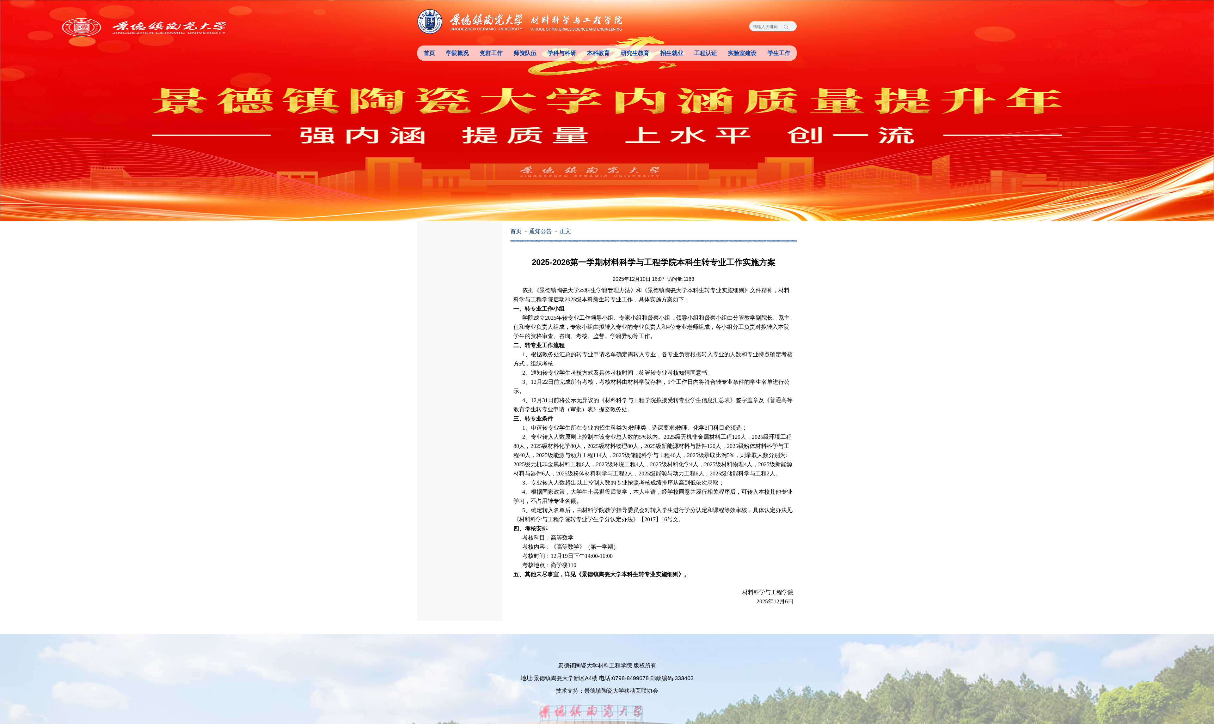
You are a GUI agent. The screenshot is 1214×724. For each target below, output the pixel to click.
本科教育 (598, 53)
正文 (565, 231)
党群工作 (491, 53)
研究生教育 (635, 53)
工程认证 (705, 53)
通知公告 (540, 231)
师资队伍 (525, 53)
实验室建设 (742, 53)
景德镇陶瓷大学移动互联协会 (621, 691)
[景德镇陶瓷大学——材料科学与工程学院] (519, 21)
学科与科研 (562, 53)
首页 (429, 53)
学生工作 (779, 53)
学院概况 (457, 53)
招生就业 (671, 53)
